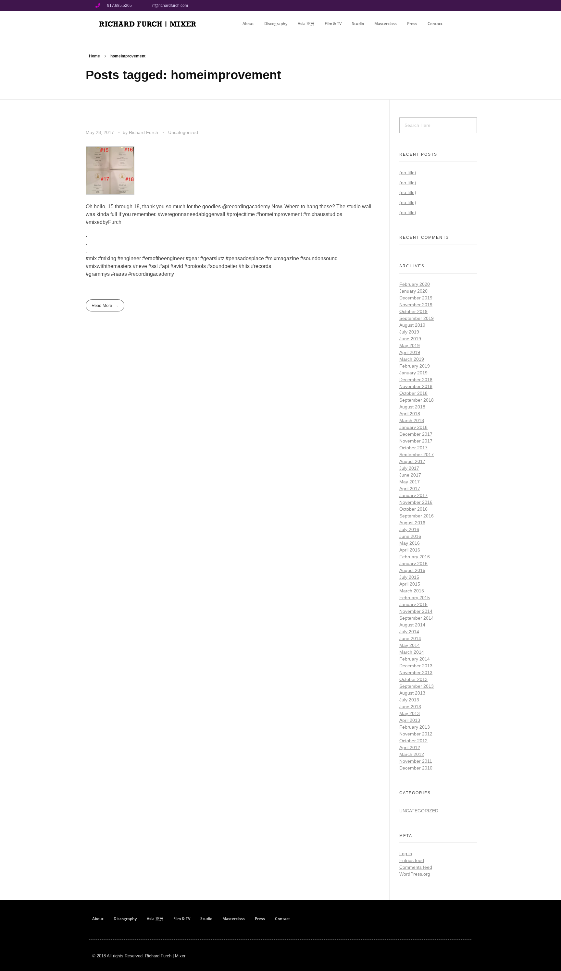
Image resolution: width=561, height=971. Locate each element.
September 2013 (416, 686)
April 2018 (409, 413)
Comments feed (415, 867)
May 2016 (409, 543)
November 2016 (415, 502)
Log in (405, 853)
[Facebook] (438, 5)
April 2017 (409, 488)
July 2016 (409, 529)
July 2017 (409, 468)
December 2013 (415, 665)
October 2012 (413, 740)
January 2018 (413, 427)
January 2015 (413, 604)
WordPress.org (414, 874)
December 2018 (415, 379)
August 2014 (412, 624)
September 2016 (416, 515)
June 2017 (410, 475)
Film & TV (333, 23)
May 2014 (409, 645)
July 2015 (409, 577)
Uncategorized (183, 132)
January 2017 (413, 495)
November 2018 (415, 386)
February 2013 (414, 727)
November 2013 (415, 672)
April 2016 (409, 549)
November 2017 (415, 440)
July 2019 (409, 331)
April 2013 (409, 720)
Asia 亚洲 (306, 23)
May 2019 (409, 345)
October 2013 (413, 679)
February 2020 (414, 284)
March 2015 (411, 590)
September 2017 (416, 454)
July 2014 (409, 631)
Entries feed (411, 860)
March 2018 (411, 420)
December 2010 (415, 768)
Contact (435, 23)
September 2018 (416, 400)
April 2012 (409, 747)
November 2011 (415, 761)
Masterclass (385, 23)
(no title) (407, 172)
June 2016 (410, 536)
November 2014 (415, 611)
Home (94, 56)
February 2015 (414, 597)
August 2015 (412, 570)
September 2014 (416, 618)
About (248, 23)
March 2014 (411, 652)
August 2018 (412, 406)
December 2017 (415, 434)
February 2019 (414, 366)
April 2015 (409, 584)
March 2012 (411, 754)
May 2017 (409, 481)
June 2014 (410, 638)
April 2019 (409, 352)
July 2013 (409, 699)
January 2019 (413, 372)
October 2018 (413, 393)
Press (412, 23)
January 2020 (413, 291)
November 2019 (415, 304)
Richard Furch (144, 132)
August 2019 (412, 325)
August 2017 (412, 461)
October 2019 (413, 311)
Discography (275, 23)
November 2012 (415, 733)
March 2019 (411, 359)
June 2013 (410, 706)
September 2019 (416, 318)
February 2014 (414, 658)
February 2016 (414, 556)
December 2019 (415, 297)
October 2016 (413, 509)
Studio (358, 23)
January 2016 (413, 563)
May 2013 (409, 713)
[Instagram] (449, 5)
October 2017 (413, 447)
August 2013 (412, 693)
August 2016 (412, 522)
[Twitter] (460, 5)
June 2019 (410, 338)
